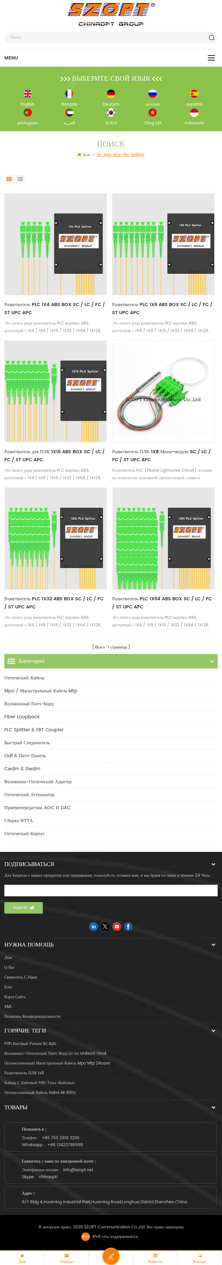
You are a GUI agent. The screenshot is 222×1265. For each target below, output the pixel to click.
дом (8, 957)
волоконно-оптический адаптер (38, 782)
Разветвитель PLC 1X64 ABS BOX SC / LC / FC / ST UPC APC (162, 603)
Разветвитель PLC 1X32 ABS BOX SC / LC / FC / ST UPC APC (53, 603)
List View (20, 179)
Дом (86, 154)
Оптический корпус (24, 833)
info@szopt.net (78, 1170)
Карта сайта (14, 997)
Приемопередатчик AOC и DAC (37, 808)
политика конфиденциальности (32, 1016)
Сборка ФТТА (18, 820)
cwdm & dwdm (22, 769)
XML (8, 1006)
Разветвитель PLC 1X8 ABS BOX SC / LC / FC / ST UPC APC (162, 308)
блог (8, 987)
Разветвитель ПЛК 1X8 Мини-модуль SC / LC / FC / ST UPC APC (161, 456)
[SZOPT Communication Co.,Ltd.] (111, 14)
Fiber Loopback (22, 717)
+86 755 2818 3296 (60, 1138)
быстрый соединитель (27, 743)
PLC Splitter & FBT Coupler (34, 730)
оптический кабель (24, 678)
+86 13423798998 (65, 1145)
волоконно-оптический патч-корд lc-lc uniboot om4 (55, 1053)
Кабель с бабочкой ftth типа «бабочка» (39, 1083)
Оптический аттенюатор (29, 795)
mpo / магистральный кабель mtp (40, 691)
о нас (9, 967)
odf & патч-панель (25, 756)
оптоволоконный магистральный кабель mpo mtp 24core (57, 1063)
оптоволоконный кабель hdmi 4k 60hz (40, 1092)
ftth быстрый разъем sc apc (30, 1043)
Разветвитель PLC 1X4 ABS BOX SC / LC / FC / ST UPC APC (54, 308)
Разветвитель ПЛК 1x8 (24, 1073)
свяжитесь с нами (20, 977)
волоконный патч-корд (28, 704)
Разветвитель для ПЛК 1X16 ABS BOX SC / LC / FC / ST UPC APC (54, 456)
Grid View (9, 179)
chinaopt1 (48, 1177)
